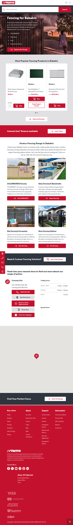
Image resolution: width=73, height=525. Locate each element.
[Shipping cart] (66, 2)
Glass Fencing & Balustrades (49, 184)
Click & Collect (46, 415)
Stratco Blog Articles (23, 478)
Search (64, 9)
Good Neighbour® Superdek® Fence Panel (35, 90)
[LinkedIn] (27, 468)
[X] (12, 468)
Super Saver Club (30, 418)
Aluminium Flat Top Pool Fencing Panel (56, 90)
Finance (44, 418)
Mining (9, 434)
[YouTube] (16, 468)
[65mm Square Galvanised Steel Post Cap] (16, 75)
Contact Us (58, 428)
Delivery (44, 421)
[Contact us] (2, 262)
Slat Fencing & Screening (17, 231)
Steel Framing (11, 431)
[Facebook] (8, 468)
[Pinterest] (23, 468)
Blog (27, 428)
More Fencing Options (47, 231)
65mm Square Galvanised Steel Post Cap (16, 90)
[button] (36, 356)
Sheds (9, 421)
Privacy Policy (59, 418)
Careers (28, 421)
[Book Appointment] (2, 271)
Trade (27, 425)
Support (45, 411)
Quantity (10, 102)
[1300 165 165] (2, 267)
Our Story (28, 415)
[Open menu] (70, 3)
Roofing (9, 418)
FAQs (27, 431)
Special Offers (21, 480)
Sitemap (57, 425)
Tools (19, 482)
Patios (9, 415)
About (28, 411)
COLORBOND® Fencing (17, 184)
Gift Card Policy (59, 421)
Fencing (9, 425)
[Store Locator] (2, 253)
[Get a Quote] (2, 258)
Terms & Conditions (60, 415)
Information (60, 411)
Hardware (10, 428)
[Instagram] (20, 468)
